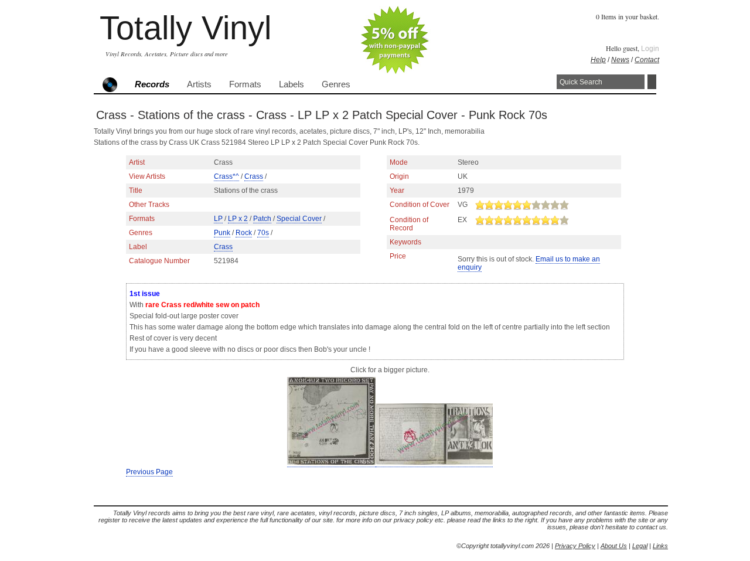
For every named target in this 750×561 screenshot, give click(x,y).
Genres (336, 84)
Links (660, 545)
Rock (244, 233)
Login (650, 49)
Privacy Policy (575, 545)
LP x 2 (238, 219)
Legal (639, 545)
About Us (614, 545)
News (620, 60)
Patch (262, 219)
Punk (222, 233)
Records (152, 84)
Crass (253, 176)
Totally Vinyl (185, 27)
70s (263, 233)
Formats (245, 84)
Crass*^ (226, 176)
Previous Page (149, 472)
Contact (647, 60)
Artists (199, 84)
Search (651, 81)
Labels (291, 84)
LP (218, 219)
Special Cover (299, 219)
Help (598, 60)
